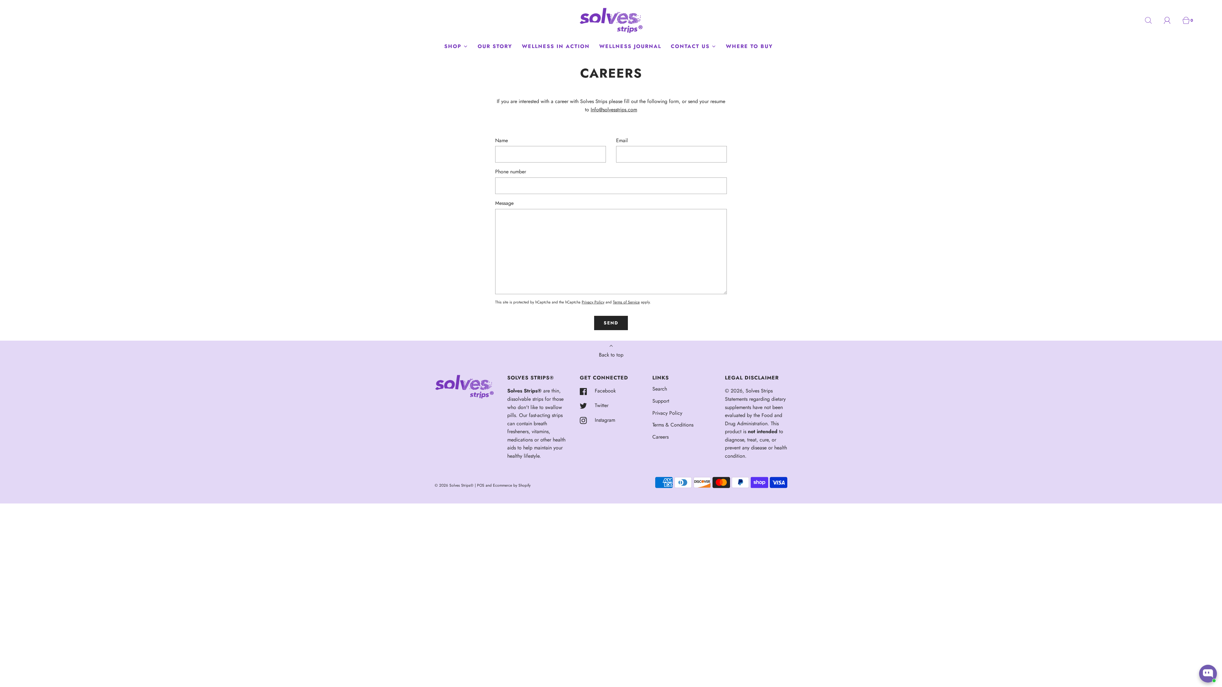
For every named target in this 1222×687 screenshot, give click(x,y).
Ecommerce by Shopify (511, 485)
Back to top (611, 354)
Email (622, 140)
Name (501, 140)
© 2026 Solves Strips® (455, 485)
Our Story (495, 46)
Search (659, 388)
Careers (660, 437)
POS (480, 485)
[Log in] (1171, 20)
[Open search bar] (1152, 20)
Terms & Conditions (672, 424)
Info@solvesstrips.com (614, 109)
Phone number (510, 171)
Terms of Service (626, 302)
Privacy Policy (593, 302)
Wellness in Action (556, 46)
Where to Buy (749, 46)
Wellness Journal (630, 46)
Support (660, 401)
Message (504, 203)
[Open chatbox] (1208, 674)
